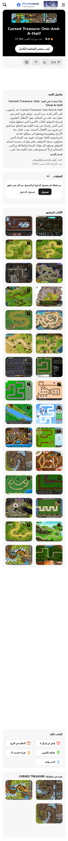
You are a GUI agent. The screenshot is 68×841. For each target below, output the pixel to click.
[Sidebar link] (63, 4)
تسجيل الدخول (27, 191)
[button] (56, 154)
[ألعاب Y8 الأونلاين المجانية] (50, 5)
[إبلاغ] (36, 62)
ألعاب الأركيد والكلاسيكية (45, 159)
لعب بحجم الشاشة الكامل (34, 49)
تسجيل (45, 191)
